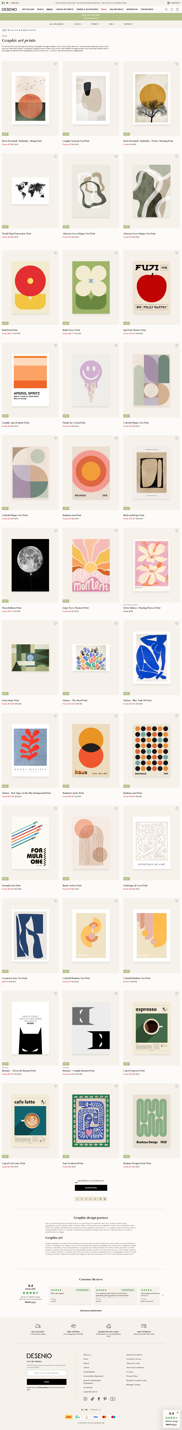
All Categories (56, 24)
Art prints (14, 30)
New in (40, 9)
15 (100, 1199)
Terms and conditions (135, 1368)
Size (110, 24)
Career (86, 1368)
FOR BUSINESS (147, 9)
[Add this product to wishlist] (55, 64)
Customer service (134, 1359)
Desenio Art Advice (134, 1355)
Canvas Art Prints (65, 9)
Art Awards (88, 1387)
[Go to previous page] (77, 1199)
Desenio (98, 1423)
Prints (50, 9)
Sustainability (89, 1372)
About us (87, 1355)
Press (86, 1359)
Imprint (86, 1363)
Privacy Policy (43, 1387)
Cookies (130, 1372)
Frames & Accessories (87, 9)
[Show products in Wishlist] (172, 9)
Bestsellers (28, 9)
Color (77, 24)
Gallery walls (117, 9)
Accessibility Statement (93, 1376)
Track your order (133, 1363)
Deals (104, 9)
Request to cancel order (137, 1380)
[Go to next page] (105, 1199)
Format (94, 24)
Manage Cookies (133, 1385)
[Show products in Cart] (177, 9)
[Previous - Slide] (46, 1295)
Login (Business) (90, 1392)
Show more (91, 1188)
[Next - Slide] (163, 1295)
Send (46, 1382)
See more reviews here (91, 1310)
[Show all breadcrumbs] (4, 30)
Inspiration (132, 9)
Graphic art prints (28, 30)
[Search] (166, 9)
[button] (171, 1419)
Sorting (127, 24)
